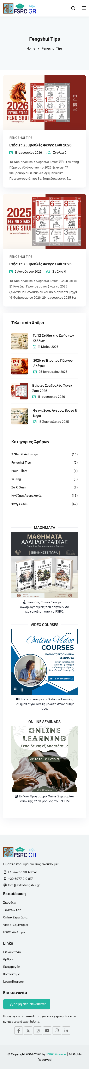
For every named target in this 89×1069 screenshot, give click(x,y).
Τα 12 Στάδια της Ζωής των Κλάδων (53, 338)
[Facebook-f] (18, 1030)
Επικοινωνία (12, 952)
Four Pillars (19, 471)
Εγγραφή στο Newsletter (26, 1004)
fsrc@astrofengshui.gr (24, 885)
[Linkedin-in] (66, 1030)
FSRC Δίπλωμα (14, 932)
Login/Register (13, 981)
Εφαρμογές (11, 967)
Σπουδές (9, 902)
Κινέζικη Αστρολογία (26, 496)
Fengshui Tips (20, 138)
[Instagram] (38, 1030)
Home (30, 48)
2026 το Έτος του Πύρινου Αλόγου (53, 363)
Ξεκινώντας (12, 910)
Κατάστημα (11, 974)
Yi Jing (16, 479)
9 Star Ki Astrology (24, 454)
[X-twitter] (28, 1030)
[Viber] (57, 1030)
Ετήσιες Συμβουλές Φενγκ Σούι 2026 (40, 145)
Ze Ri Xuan (18, 487)
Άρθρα (8, 959)
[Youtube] (47, 1030)
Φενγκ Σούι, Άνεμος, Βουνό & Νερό (55, 413)
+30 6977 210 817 (20, 879)
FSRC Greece (56, 1054)
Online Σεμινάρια (15, 917)
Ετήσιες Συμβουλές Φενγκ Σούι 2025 (40, 264)
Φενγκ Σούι (19, 504)
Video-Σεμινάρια (15, 925)
